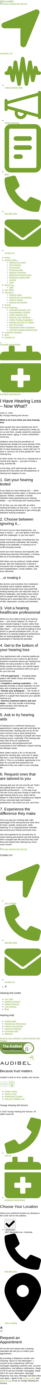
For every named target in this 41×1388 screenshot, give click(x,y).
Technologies (15, 265)
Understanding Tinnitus (19, 312)
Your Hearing (10, 307)
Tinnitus (3, 1041)
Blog (7, 335)
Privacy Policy (11, 1091)
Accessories (14, 267)
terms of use (5, 1380)
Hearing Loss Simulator (19, 317)
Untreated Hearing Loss (20, 310)
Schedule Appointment (10, 344)
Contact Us (10, 337)
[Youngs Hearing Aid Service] (13, 3)
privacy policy (29, 1378)
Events (8, 305)
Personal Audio (16, 270)
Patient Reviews (12, 1004)
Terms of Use (11, 1094)
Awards (12, 280)
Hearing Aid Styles (17, 262)
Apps (11, 282)
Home (7, 257)
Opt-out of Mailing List (14, 1099)
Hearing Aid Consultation (20, 297)
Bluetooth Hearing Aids (19, 277)
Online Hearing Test (18, 315)
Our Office (9, 290)
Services (8, 292)
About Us (9, 285)
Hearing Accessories (14, 1026)
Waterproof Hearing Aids (20, 275)
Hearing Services (12, 1001)
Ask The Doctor (16, 325)
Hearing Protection (17, 272)
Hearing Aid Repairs (18, 302)
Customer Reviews (13, 332)
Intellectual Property (14, 1096)
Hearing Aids (10, 260)
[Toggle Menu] (1, 342)
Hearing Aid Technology (15, 1024)
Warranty (9, 1033)
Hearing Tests (15, 295)
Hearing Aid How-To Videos (21, 322)
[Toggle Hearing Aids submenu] (17, 260)
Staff (11, 287)
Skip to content (7, 1)
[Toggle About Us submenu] (14, 285)
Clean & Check (16, 300)
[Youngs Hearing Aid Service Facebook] (6, 987)
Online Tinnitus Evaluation (21, 320)
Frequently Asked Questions (22, 327)
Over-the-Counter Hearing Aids (23, 330)
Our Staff (9, 999)
